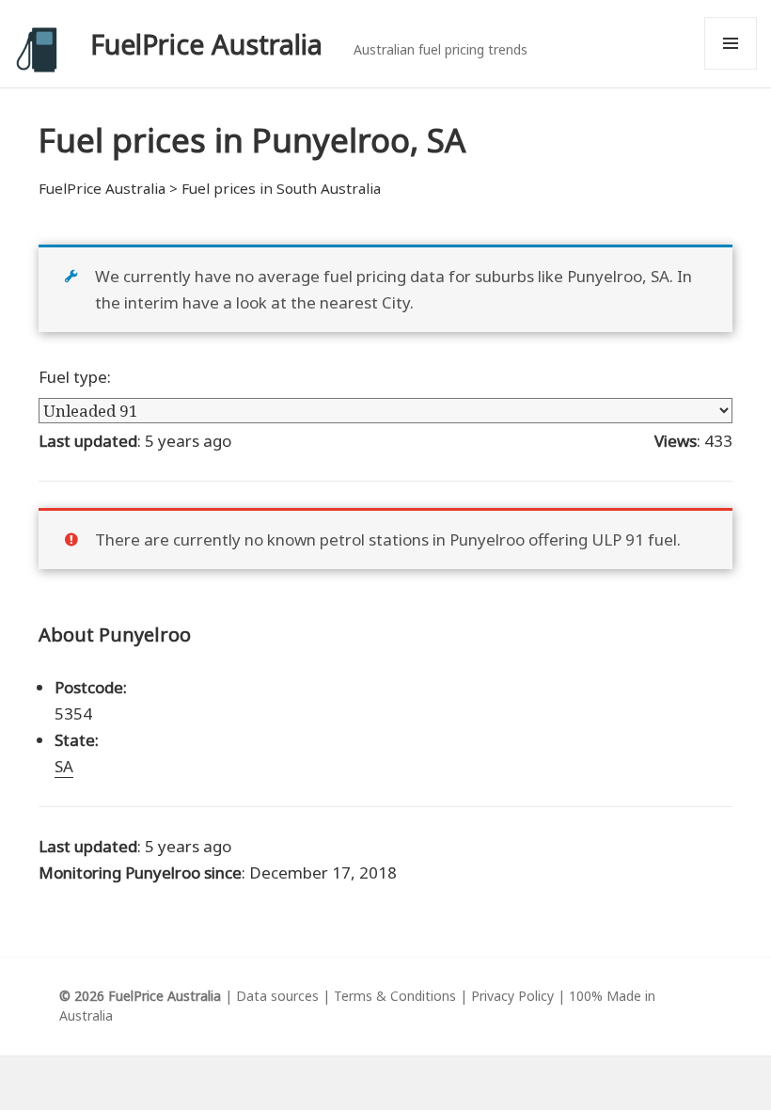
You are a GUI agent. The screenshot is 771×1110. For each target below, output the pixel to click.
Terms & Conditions (395, 996)
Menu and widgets (731, 69)
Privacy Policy (512, 996)
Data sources (277, 996)
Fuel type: (75, 377)
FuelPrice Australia (206, 43)
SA (64, 766)
